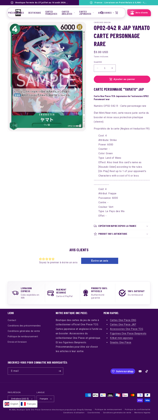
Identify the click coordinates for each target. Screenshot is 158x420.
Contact (12, 320)
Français (44, 399)
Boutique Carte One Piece (29, 410)
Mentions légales (142, 413)
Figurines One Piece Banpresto (128, 333)
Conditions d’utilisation (74, 413)
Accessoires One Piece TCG (126, 328)
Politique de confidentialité (137, 410)
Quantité (98, 62)
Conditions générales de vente (24, 331)
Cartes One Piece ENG (123, 320)
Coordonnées (93, 413)
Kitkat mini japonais (121, 337)
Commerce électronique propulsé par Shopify (62, 410)
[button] (68, 12)
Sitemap (88, 410)
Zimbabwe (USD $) (20, 399)
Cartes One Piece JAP (123, 324)
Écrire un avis (99, 260)
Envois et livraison (17, 342)
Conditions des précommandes (24, 325)
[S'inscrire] (59, 371)
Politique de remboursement (23, 336)
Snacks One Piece (120, 342)
